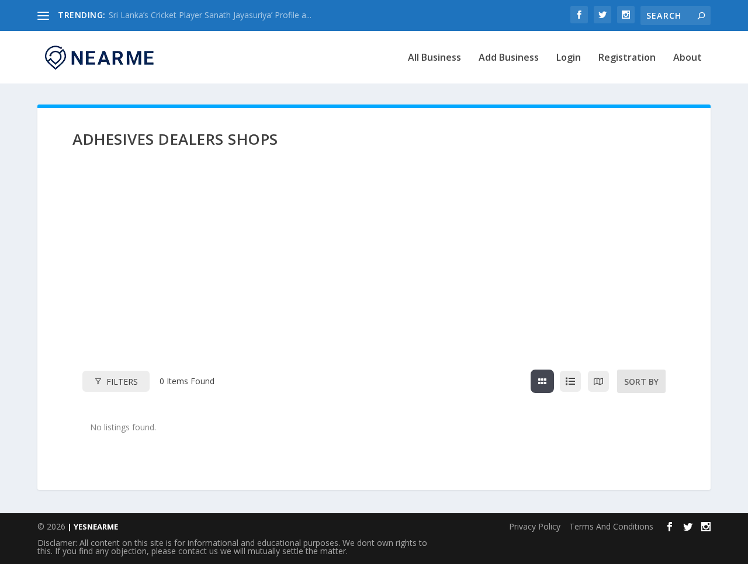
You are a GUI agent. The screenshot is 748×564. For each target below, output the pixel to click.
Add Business (509, 58)
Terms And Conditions (611, 526)
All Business (434, 58)
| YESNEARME (91, 526)
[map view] (598, 381)
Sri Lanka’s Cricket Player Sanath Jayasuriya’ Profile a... (210, 14)
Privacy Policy (534, 526)
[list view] (570, 381)
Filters (122, 381)
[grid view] (542, 381)
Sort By (641, 381)
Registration (627, 58)
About (687, 58)
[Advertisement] (374, 269)
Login (568, 58)
